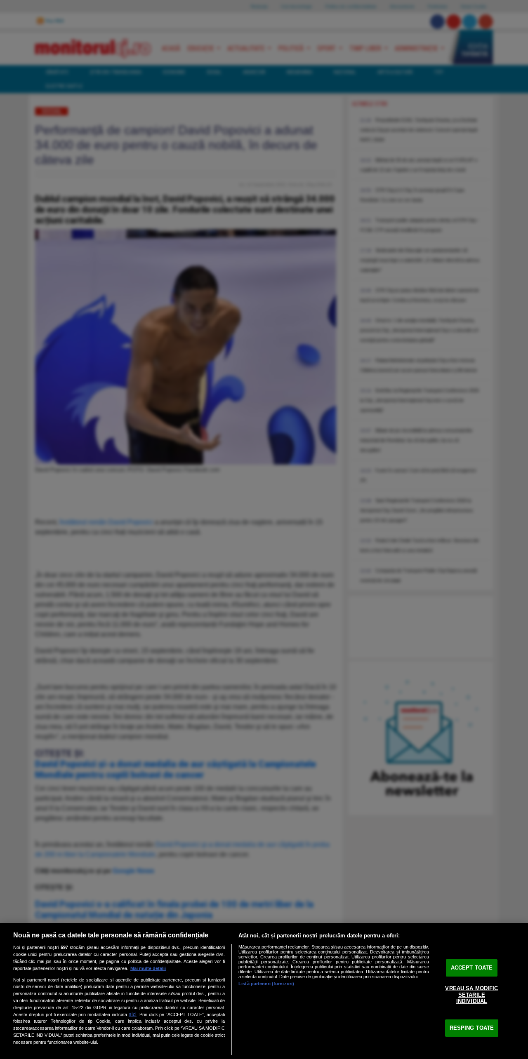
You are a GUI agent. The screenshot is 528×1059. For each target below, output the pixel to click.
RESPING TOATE (472, 1028)
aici (133, 1014)
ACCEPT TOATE (472, 968)
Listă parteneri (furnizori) (266, 983)
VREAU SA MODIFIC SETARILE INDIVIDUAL (471, 994)
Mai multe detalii (148, 968)
